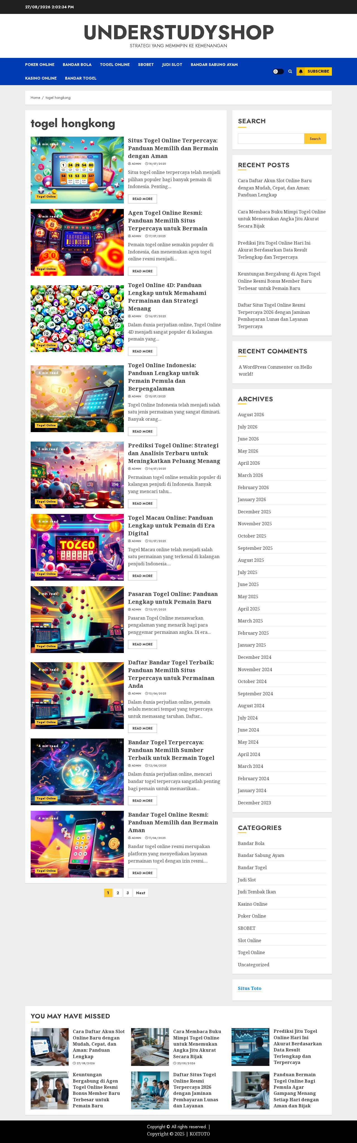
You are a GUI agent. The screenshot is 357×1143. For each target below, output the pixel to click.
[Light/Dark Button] (278, 71)
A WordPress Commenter (266, 367)
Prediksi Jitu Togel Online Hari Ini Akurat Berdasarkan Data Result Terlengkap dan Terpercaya (274, 250)
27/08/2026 (86, 1063)
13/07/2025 (157, 541)
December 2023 (254, 803)
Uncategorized (253, 965)
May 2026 (248, 451)
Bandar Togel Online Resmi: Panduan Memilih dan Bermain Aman (173, 822)
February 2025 (253, 633)
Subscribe (318, 71)
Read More (142, 198)
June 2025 (248, 584)
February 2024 (253, 778)
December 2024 (254, 657)
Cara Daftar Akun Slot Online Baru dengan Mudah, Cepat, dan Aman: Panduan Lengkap (275, 188)
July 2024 (247, 718)
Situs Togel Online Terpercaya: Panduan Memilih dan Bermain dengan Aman (173, 148)
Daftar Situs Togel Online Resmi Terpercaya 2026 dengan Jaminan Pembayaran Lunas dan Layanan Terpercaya (195, 1093)
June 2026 (248, 439)
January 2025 (252, 645)
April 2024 (249, 754)
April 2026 (249, 463)
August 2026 (251, 415)
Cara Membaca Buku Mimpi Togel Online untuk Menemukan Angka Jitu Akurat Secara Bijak (282, 219)
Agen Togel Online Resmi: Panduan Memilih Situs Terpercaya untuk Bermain (168, 220)
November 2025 (255, 524)
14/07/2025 (157, 469)
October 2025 (252, 536)
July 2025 (247, 572)
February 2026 (253, 487)
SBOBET (146, 64)
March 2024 (250, 766)
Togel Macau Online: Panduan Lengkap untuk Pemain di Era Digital (171, 525)
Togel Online (115, 64)
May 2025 (248, 596)
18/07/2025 (157, 164)
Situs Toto (249, 988)
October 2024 (252, 681)
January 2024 (252, 790)
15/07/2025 (157, 396)
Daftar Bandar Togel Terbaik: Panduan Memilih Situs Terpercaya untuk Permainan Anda (171, 674)
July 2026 (247, 427)
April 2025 (249, 609)
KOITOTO (200, 1134)
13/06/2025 (157, 694)
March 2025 (250, 621)
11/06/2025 (157, 838)
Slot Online (249, 940)
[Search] (290, 71)
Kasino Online (41, 78)
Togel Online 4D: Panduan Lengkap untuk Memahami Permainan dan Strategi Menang (167, 296)
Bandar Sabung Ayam (214, 64)
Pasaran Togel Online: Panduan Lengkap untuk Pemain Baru (173, 597)
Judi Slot (172, 64)
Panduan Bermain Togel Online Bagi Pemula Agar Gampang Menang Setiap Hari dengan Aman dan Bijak (296, 1090)
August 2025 (251, 560)
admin (136, 164)
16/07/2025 (157, 316)
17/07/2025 (157, 236)
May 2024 (248, 742)
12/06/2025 (157, 766)
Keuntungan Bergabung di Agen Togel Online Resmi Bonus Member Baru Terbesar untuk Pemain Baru (279, 281)
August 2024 (251, 706)
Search (252, 121)
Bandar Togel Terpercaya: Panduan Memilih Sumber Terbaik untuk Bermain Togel (171, 750)
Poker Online (39, 64)
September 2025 (255, 548)
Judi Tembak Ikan (257, 892)
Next (140, 893)
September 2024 (255, 694)
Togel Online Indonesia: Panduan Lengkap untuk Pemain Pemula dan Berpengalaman (163, 376)
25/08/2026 (186, 1063)
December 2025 (254, 512)
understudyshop (178, 32)
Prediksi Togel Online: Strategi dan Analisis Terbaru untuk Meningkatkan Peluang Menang (174, 453)
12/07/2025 (157, 610)
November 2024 (255, 669)
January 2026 (252, 499)
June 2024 (248, 730)
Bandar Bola (77, 64)
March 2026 (250, 475)
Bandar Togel (81, 78)
